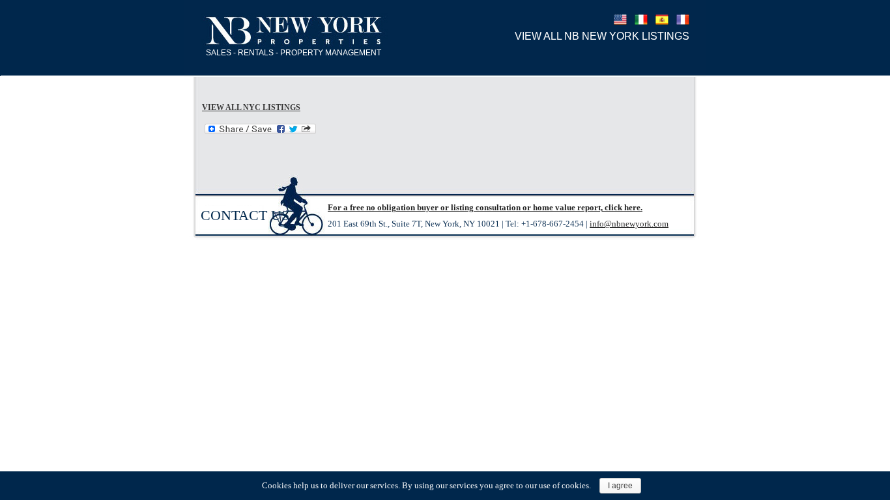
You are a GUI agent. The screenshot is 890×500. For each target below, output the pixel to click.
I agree (620, 485)
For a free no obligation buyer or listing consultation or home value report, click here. (485, 207)
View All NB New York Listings (602, 36)
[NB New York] (294, 31)
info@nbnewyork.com (629, 224)
